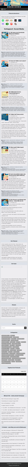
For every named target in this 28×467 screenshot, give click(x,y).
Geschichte (14, 52)
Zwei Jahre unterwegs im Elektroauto (8, 430)
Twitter (3, 88)
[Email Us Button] (17, 7)
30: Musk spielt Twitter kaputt (16, 147)
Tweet (15, 110)
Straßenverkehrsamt (18, 358)
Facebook (15, 232)
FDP (23, 53)
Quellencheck (21, 109)
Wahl (2, 57)
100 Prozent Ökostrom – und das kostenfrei (10, 457)
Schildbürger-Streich (8, 355)
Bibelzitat (15, 231)
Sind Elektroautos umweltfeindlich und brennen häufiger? (12, 439)
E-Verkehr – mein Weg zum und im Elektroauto (14, 427)
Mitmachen (17, 55)
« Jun (2, 391)
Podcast (20, 52)
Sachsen (12, 353)
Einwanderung (9, 232)
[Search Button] (20, 7)
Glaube (14, 230)
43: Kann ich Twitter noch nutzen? (17, 60)
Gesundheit (5, 342)
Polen (19, 350)
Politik (23, 52)
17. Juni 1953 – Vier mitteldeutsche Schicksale (10, 407)
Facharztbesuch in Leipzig (6, 401)
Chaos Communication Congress (18, 285)
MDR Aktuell (5, 348)
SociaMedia (17, 87)
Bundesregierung (7, 337)
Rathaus (16, 351)
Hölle (12, 233)
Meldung (9, 109)
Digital (7, 107)
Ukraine (11, 359)
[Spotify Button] (14, 7)
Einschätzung (13, 191)
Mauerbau (23, 54)
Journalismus (4, 86)
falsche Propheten (6, 233)
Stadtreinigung (6, 358)
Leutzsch (16, 346)
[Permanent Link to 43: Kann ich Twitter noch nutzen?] (4, 63)
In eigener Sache (4, 405)
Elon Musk (19, 85)
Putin (10, 351)
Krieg (12, 345)
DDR (9, 53)
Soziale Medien (17, 56)
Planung (13, 350)
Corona (17, 108)
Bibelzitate (20, 231)
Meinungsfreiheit (17, 86)
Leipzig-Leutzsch (6, 346)
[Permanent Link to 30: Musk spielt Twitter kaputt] (4, 150)
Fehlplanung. (6, 340)
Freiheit (3, 54)
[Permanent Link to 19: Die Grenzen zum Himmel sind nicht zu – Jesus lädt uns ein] (4, 202)
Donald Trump (13, 85)
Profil (14, 142)
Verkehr (19, 361)
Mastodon (10, 86)
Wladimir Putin (6, 363)
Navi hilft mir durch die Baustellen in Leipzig (10, 452)
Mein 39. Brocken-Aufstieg (6, 398)
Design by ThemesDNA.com (14, 465)
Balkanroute (15, 291)
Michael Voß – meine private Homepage (14, 395)
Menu (4, 9)
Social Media (4, 56)
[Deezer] (16, 20)
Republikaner (19, 142)
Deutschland (19, 53)
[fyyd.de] (8, 24)
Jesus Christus (20, 233)
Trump (22, 87)
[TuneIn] (20, 20)
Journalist (12, 107)
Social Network (11, 170)
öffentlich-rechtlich (6, 193)
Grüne (12, 54)
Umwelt (17, 359)
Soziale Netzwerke (13, 195)
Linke (16, 54)
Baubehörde (5, 335)
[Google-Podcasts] (12, 20)
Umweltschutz (6, 361)
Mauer (19, 54)
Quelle (15, 109)
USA (22, 143)
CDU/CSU (3, 53)
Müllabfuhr (5, 350)
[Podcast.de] (8, 20)
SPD (22, 56)
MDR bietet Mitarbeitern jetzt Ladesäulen (9, 455)
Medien (3, 55)
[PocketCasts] (12, 24)
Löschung (3, 109)
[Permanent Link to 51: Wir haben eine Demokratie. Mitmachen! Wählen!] (4, 35)
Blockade (12, 108)
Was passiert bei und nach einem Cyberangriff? (10, 421)
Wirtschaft (4, 84)
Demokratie (8, 52)
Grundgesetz (20, 191)
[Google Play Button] (15, 7)
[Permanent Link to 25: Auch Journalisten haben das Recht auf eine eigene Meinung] (4, 176)
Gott (18, 342)
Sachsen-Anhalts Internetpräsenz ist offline (9, 415)
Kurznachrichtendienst (7, 169)
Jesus (15, 233)
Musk (23, 86)
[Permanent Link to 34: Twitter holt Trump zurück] (4, 117)
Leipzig (18, 345)
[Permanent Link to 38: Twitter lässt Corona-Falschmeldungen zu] (4, 94)
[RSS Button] (18, 7)
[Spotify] (3, 20)
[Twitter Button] (7, 7)
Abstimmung (13, 141)
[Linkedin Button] (10, 7)
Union (24, 56)
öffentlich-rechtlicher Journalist (9, 194)
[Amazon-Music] (3, 24)
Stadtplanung (14, 356)
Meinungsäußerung (10, 55)
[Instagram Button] (12, 7)
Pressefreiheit (4, 87)
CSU (6, 53)
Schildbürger (21, 353)
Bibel (7, 230)
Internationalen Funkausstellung (7, 290)
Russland (5, 353)
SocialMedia (10, 56)
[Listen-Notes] (16, 24)
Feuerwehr (14, 340)
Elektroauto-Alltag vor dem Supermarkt (9, 443)
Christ (10, 230)
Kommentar (9, 192)
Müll (17, 348)
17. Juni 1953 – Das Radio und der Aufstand (10, 409)
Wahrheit (23, 110)
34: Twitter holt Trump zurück (16, 114)
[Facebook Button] (9, 7)
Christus (3, 232)
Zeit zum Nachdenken (5, 403)
